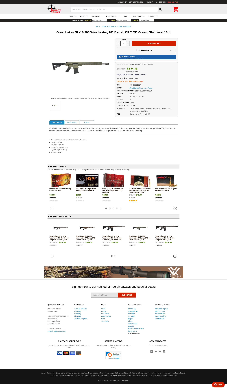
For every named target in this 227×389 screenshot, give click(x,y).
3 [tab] (113, 208)
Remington (132, 331)
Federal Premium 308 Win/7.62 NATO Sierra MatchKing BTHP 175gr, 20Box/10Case (140, 190)
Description (57, 122)
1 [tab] (106, 208)
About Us (77, 311)
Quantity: (123, 39)
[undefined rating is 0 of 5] (122, 64)
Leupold (131, 326)
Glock (130, 321)
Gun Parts (95, 16)
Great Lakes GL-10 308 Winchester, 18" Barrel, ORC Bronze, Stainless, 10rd (85, 238)
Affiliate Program (80, 319)
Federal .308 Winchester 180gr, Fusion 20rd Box (60, 189)
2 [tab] (110, 208)
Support (151, 16)
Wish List (149, 2)
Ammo (82, 16)
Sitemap (77, 316)
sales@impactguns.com (57, 331)
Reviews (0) (71, 122)
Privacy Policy (160, 316)
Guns (72, 16)
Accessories (111, 16)
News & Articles (80, 309)
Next (175, 208)
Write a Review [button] (147, 64)
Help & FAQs (160, 311)
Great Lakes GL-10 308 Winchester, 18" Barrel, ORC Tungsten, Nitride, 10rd (165, 238)
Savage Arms (133, 311)
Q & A (86, 122)
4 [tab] (117, 208)
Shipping (77, 314)
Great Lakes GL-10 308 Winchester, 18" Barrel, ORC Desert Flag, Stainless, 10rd (112, 238)
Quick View (61, 181)
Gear (125, 16)
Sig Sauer (131, 316)
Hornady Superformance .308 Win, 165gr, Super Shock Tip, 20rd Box (113, 190)
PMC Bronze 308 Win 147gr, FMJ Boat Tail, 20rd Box (166, 189)
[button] (113, 355)
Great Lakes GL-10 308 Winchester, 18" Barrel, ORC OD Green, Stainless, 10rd (140, 238)
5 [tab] (121, 208)
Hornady (131, 314)
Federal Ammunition (136, 329)
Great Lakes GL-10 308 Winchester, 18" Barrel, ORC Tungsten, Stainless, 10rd (59, 238)
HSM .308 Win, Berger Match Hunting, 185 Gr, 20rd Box (86, 189)
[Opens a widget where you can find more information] (218, 385)
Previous (52, 208)
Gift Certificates (136, 2)
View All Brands (134, 334)
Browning (131, 309)
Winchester (132, 324)
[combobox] (114, 9)
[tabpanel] (61, 189)
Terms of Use (160, 314)
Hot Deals (137, 16)
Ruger (130, 319)
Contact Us (159, 319)
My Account (122, 2)
